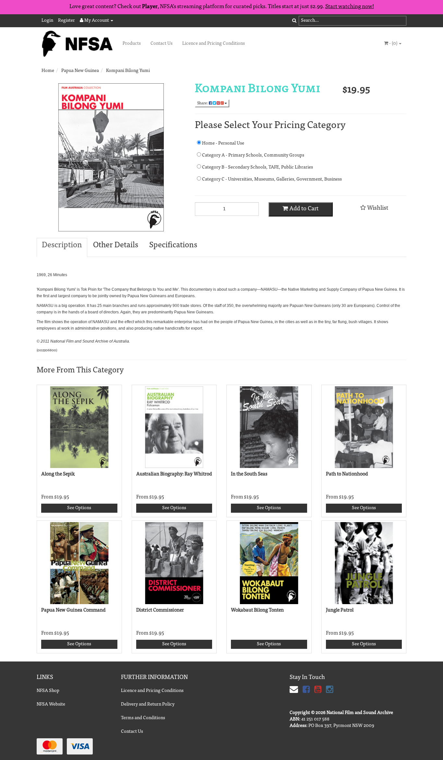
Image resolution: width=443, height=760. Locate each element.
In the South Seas (249, 474)
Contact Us (161, 43)
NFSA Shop (48, 691)
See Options (79, 508)
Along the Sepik (58, 474)
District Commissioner (160, 610)
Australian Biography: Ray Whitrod (174, 474)
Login (47, 20)
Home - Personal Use (222, 143)
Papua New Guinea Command (73, 610)
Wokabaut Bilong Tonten (257, 610)
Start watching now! (349, 7)
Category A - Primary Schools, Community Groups (252, 155)
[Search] (294, 21)
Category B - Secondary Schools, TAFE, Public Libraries (257, 167)
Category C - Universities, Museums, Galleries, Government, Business (271, 179)
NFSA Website (51, 704)
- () (393, 43)
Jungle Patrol (339, 610)
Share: (203, 103)
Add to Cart (303, 209)
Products (132, 43)
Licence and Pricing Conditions (213, 43)
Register (66, 20)
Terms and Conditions (143, 718)
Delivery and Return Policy (147, 704)
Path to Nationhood (347, 474)
